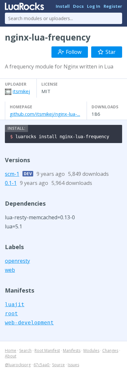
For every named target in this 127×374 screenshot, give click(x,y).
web (10, 269)
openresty (17, 260)
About (10, 356)
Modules (91, 350)
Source (58, 365)
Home (10, 350)
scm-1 (12, 173)
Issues (73, 365)
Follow (73, 51)
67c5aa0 (42, 365)
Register (113, 6)
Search (25, 350)
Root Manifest (47, 350)
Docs (78, 6)
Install (63, 6)
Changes (110, 350)
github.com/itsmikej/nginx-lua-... (45, 114)
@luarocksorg (18, 365)
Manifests (71, 350)
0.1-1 (11, 183)
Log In (93, 6)
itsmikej (21, 91)
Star (111, 51)
